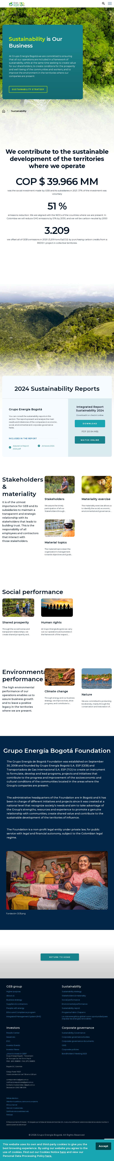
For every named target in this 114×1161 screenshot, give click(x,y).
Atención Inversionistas (14, 1108)
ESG (8, 1041)
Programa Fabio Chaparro (74, 1012)
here (63, 1152)
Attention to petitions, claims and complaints (22, 1101)
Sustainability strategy (28, 89)
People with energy (15, 1008)
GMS (64, 1045)
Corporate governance (78, 1027)
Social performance (71, 1000)
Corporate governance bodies (76, 1037)
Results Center (13, 1033)
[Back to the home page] (17, 4)
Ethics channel (11, 1105)
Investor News (12, 1049)
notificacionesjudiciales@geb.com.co (19, 1082)
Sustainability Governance (73, 1033)
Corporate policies (70, 1049)
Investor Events (13, 1045)
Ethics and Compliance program (20, 1012)
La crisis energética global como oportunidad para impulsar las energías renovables (84, 1017)
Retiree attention (12, 1098)
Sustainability (71, 986)
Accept (103, 1146)
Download (90, 423)
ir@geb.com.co (29, 1085)
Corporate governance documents (78, 1041)
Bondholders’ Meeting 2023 (74, 1053)
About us (10, 996)
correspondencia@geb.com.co (17, 1080)
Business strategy (14, 1000)
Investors (13, 1027)
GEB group (14, 986)
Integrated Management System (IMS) (23, 1016)
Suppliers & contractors (16, 1004)
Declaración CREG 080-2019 (16, 1087)
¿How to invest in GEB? (16, 1053)
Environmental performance (74, 1004)
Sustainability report (71, 1008)
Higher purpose (13, 991)
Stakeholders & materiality (74, 996)
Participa (9, 1115)
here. (48, 1156)
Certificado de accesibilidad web (17, 1111)
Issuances (10, 1037)
